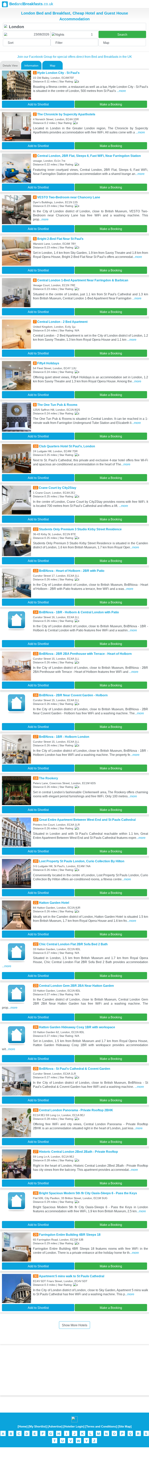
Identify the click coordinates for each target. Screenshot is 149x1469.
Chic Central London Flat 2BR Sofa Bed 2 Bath (73, 944)
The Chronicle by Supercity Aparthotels (66, 114)
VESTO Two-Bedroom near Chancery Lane (68, 197)
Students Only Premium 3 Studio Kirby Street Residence (80, 529)
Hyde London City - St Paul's (58, 72)
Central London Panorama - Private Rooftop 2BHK (76, 1110)
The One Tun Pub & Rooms (57, 404)
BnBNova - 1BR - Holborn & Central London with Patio (79, 612)
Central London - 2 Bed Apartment (62, 321)
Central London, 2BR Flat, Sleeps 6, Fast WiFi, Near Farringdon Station (89, 155)
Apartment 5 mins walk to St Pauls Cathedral (71, 1276)
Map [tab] (52, 65)
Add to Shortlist (38, 104)
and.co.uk (31, 4)
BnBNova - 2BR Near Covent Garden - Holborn (73, 695)
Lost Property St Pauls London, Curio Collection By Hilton (81, 861)
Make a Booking (111, 104)
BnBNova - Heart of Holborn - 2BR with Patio (71, 570)
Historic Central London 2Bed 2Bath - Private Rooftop (78, 1151)
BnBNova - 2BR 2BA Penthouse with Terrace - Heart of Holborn (85, 653)
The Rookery (48, 778)
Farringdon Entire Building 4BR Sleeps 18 (69, 1234)
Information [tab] (31, 65)
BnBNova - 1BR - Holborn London (64, 736)
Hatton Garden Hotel (54, 902)
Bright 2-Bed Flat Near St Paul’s (60, 238)
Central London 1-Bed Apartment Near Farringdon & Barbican (82, 280)
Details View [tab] (10, 65)
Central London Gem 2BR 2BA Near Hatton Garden (76, 985)
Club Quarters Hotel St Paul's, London (67, 446)
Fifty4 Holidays (48, 363)
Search (122, 34)
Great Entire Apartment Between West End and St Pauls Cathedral (87, 819)
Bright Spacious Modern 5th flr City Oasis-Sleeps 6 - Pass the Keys (88, 1193)
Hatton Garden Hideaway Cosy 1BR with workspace (77, 1027)
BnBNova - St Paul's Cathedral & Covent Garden (74, 1068)
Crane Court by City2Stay (57, 487)
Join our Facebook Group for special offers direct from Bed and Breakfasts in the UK (74, 56)
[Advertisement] (74, 1370)
